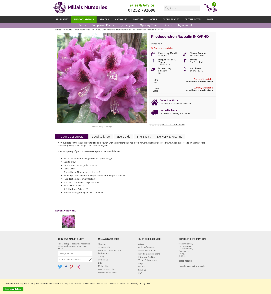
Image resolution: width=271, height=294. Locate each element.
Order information (146, 247)
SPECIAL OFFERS (193, 19)
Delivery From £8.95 (107, 272)
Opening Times (149, 25)
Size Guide (123, 136)
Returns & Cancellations (149, 253)
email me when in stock (199, 81)
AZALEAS (104, 19)
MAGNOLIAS (120, 19)
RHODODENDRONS (84, 19)
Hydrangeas (127, 25)
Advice (168, 25)
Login (141, 263)
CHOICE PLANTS (171, 19)
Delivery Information (147, 250)
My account (185, 25)
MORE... (211, 19)
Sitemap (142, 270)
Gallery (101, 256)
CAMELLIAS (139, 19)
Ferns (82, 25)
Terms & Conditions (147, 260)
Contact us (103, 259)
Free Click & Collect (107, 269)
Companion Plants (103, 25)
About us (102, 244)
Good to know (100, 136)
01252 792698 (142, 10)
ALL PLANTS (62, 19)
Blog (100, 262)
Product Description (71, 136)
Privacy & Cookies (146, 257)
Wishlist (141, 266)
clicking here (144, 283)
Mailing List (103, 266)
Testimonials (104, 247)
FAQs (140, 273)
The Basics (144, 136)
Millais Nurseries (86, 7)
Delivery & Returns (169, 136)
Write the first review (173, 124)
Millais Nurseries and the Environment (109, 252)
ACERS (153, 19)
